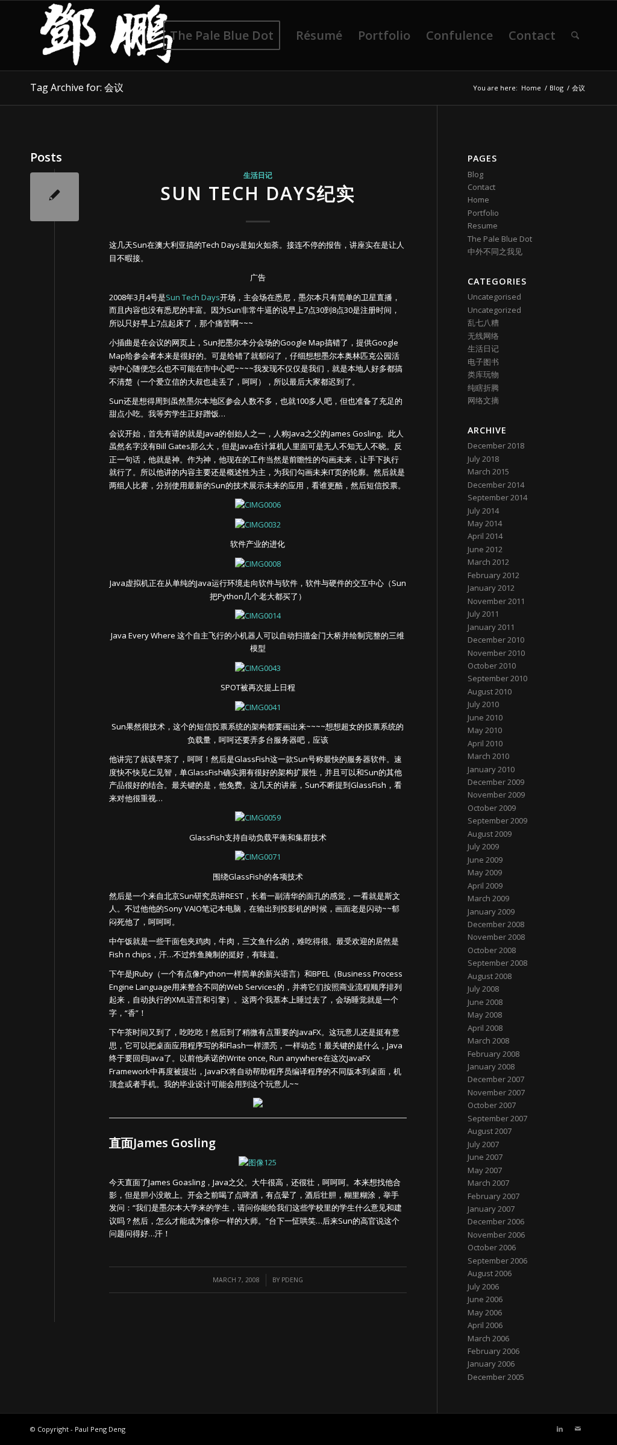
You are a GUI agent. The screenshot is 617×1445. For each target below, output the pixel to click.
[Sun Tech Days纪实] (54, 196)
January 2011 (491, 627)
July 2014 (483, 510)
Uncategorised (494, 296)
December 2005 (496, 1376)
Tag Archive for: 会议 (77, 87)
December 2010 (496, 639)
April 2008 (485, 1027)
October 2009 (492, 807)
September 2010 (497, 678)
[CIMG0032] (258, 524)
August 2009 (490, 833)
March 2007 (488, 1182)
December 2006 (496, 1221)
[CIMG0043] (258, 668)
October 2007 (492, 1105)
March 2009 (488, 898)
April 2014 (485, 535)
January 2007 (491, 1208)
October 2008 (492, 950)
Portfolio (483, 212)
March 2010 (488, 756)
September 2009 (497, 820)
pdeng (292, 1280)
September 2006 (497, 1260)
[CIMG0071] (258, 856)
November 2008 (496, 936)
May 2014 (485, 523)
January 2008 (491, 1066)
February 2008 (493, 1053)
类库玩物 (483, 374)
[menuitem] (221, 36)
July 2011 (483, 613)
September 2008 (497, 962)
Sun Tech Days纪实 (257, 193)
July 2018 (483, 458)
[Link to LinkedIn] (560, 1429)
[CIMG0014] (258, 615)
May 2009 (485, 872)
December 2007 (496, 1079)
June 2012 (485, 549)
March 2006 (488, 1338)
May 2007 (485, 1170)
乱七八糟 (483, 322)
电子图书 (483, 361)
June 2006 (485, 1299)
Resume (483, 225)
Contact (481, 186)
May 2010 (485, 730)
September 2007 (497, 1118)
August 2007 (490, 1130)
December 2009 (496, 781)
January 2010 (491, 769)
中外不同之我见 (495, 251)
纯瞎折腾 (483, 387)
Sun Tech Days (193, 297)
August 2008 (490, 976)
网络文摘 (483, 400)
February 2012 (493, 575)
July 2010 (483, 704)
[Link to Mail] (578, 1429)
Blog (475, 174)
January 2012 (491, 587)
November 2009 (496, 794)
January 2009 (491, 911)
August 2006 (490, 1273)
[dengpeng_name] (106, 36)
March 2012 (488, 561)
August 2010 (490, 691)
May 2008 (485, 1014)
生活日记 (257, 175)
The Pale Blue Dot (500, 238)
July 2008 (483, 988)
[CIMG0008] (258, 563)
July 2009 (483, 846)
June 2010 (485, 717)
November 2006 (496, 1234)
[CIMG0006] (258, 504)
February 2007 (493, 1196)
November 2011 (496, 601)
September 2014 (497, 497)
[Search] (575, 36)
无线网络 (483, 335)
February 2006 (493, 1351)
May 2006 (485, 1312)
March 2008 (488, 1040)
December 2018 (496, 445)
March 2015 (488, 471)
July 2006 (483, 1286)
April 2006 (485, 1325)
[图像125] (258, 1162)
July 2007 (483, 1144)
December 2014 (496, 484)
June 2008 (485, 1001)
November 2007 (496, 1092)
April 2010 (485, 743)
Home (478, 199)
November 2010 (496, 652)
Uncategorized (494, 309)
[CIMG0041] (258, 707)
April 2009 (485, 885)
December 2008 (496, 924)
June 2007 (485, 1156)
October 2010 (492, 665)
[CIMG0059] (258, 817)
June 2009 (485, 859)
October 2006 (492, 1247)
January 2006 (491, 1363)
